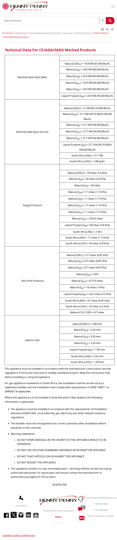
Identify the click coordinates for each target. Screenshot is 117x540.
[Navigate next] (112, 29)
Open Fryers (68, 33)
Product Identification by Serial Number (44, 33)
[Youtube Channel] (35, 518)
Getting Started (20, 33)
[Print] (102, 29)
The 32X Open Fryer (83, 33)
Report (58, 516)
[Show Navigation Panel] (113, 6)
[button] (102, 20)
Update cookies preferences (18, 535)
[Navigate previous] (107, 29)
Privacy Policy (58, 523)
